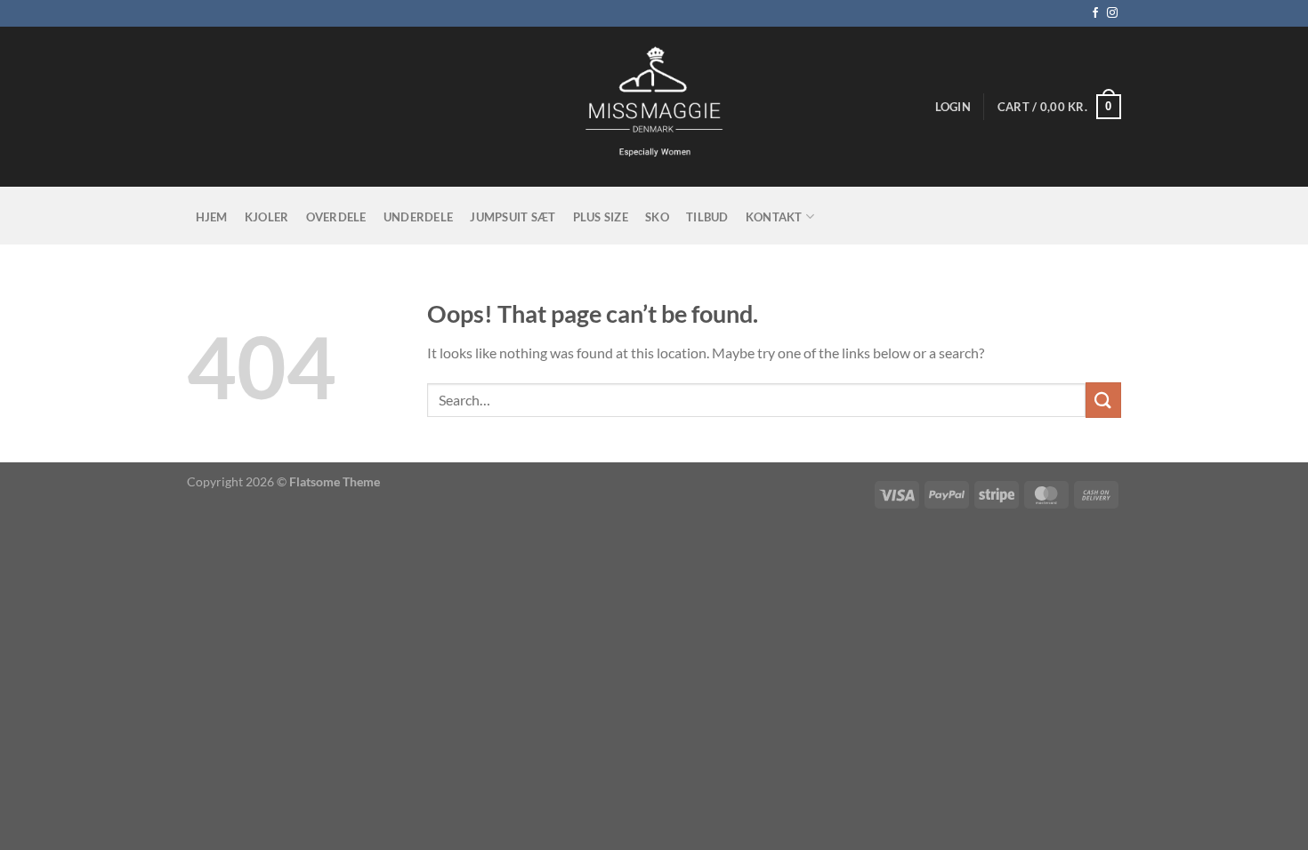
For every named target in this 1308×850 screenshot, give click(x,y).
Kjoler (267, 217)
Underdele (418, 217)
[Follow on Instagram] (1112, 13)
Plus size (600, 217)
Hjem (212, 217)
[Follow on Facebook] (1095, 13)
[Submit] (1103, 399)
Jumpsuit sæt (512, 217)
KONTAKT (774, 217)
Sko (657, 217)
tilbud (707, 217)
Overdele (336, 217)
